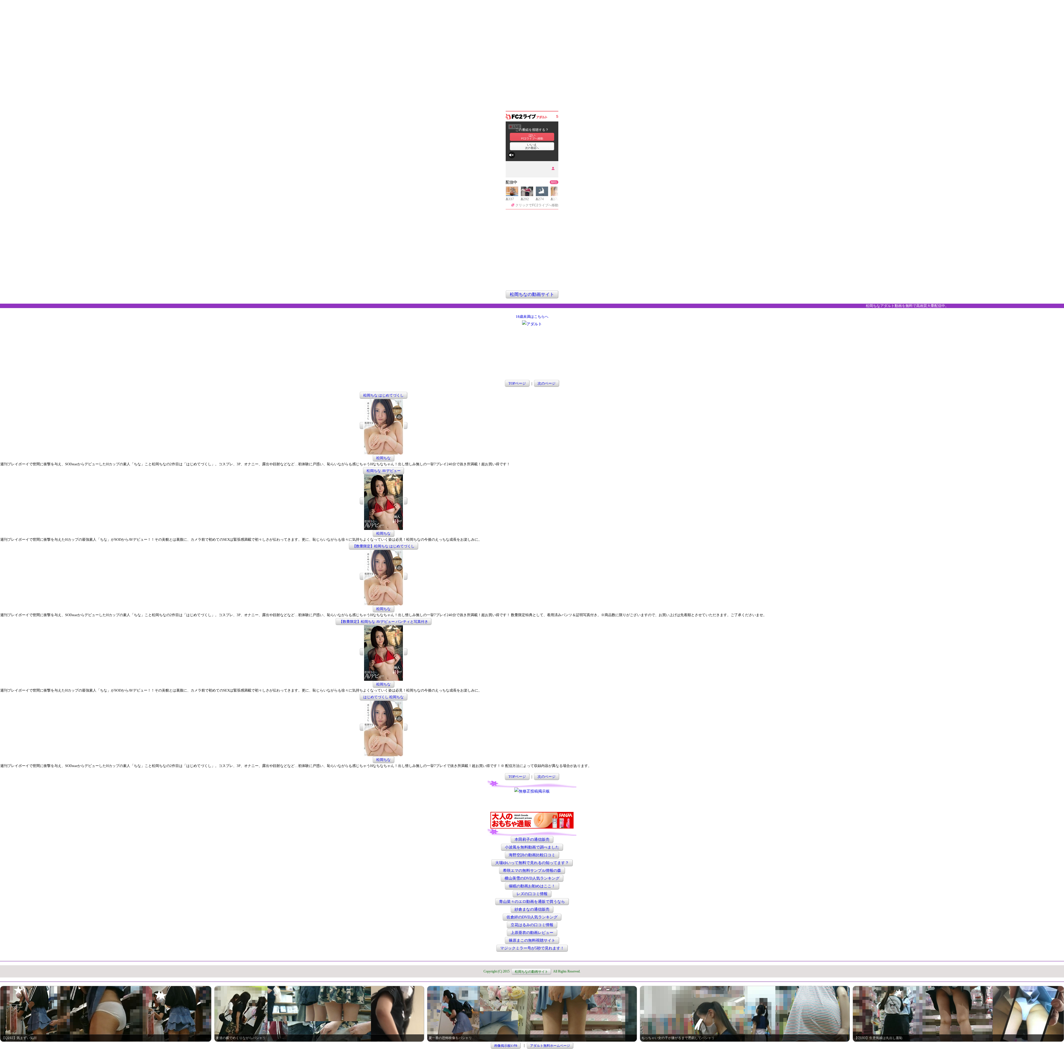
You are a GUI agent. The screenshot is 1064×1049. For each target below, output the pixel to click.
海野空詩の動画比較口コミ (532, 855)
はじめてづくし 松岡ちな (383, 697)
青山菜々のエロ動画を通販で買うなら (532, 902)
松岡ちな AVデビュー (384, 471)
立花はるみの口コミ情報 (532, 925)
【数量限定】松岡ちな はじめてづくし (383, 546)
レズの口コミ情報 (532, 894)
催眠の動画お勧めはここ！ (532, 886)
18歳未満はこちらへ (532, 316)
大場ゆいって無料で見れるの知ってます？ (532, 863)
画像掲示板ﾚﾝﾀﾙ (505, 1045)
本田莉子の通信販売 (532, 839)
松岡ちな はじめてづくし (383, 395)
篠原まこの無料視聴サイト (532, 940)
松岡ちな (383, 458)
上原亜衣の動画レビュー (532, 933)
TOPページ (517, 383)
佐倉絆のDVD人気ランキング (532, 917)
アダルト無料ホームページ (550, 1045)
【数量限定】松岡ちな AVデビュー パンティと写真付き (383, 621)
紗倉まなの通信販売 (532, 909)
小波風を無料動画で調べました (532, 847)
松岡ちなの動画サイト (532, 294)
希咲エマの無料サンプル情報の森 (532, 870)
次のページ (547, 383)
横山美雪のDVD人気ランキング (532, 878)
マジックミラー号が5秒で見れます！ (532, 948)
